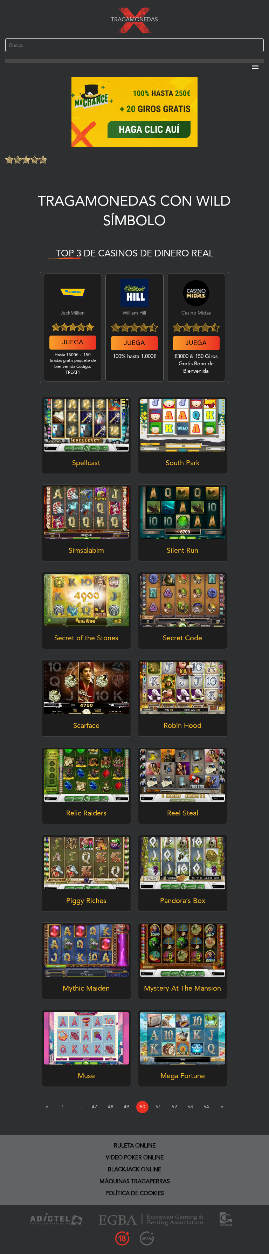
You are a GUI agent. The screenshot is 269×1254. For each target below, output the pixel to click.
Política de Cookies (134, 1194)
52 (174, 1106)
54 (206, 1106)
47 (94, 1106)
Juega (72, 342)
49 (126, 1106)
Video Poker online (135, 1158)
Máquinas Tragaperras (134, 1182)
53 (190, 1106)
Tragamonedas (134, 20)
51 (158, 1106)
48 (110, 1106)
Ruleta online (135, 1146)
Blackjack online (134, 1170)
